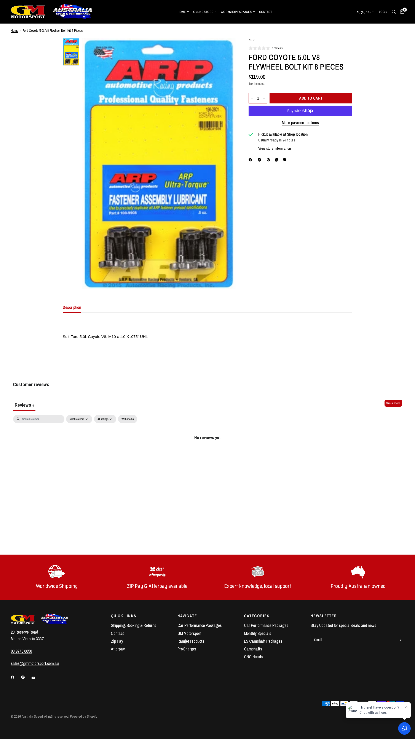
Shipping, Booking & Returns (133, 625)
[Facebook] (251, 159)
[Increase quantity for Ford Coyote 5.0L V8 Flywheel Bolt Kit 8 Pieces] (264, 98)
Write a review (393, 403)
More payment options (300, 122)
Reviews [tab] (24, 404)
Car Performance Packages (199, 625)
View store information (274, 148)
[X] (260, 159)
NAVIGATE (187, 616)
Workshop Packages (236, 12)
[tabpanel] (207, 451)
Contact (265, 12)
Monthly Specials (257, 633)
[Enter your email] (400, 640)
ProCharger (186, 649)
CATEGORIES (256, 616)
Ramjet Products (190, 641)
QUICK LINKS (123, 616)
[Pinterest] (269, 159)
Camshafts (253, 649)
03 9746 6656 (21, 651)
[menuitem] (183, 12)
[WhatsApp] (277, 159)
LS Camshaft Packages (263, 641)
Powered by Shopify (83, 716)
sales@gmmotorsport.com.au (35, 663)
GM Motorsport (189, 633)
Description (72, 307)
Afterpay (118, 649)
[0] (401, 12)
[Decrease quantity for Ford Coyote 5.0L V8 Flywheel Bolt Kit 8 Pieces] (252, 98)
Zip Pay (117, 641)
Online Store (203, 12)
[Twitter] (26, 677)
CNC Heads (253, 657)
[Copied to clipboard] (285, 159)
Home (182, 12)
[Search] (393, 12)
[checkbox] (127, 419)
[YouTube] (36, 678)
